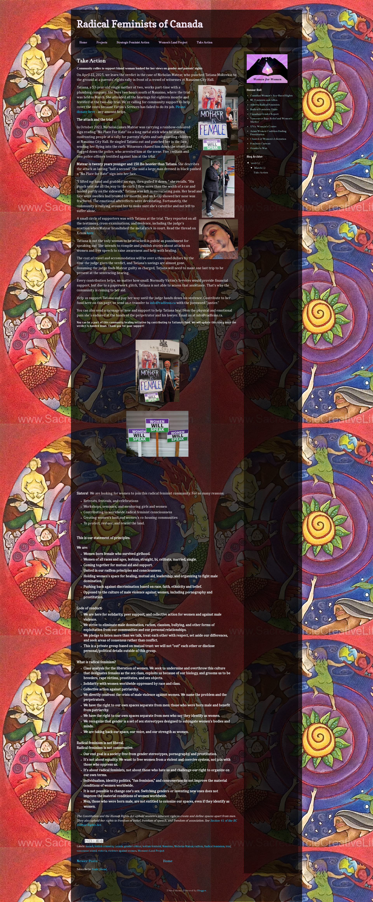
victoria (102, 851)
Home (83, 42)
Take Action (204, 42)
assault (89, 846)
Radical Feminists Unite (264, 109)
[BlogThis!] (90, 841)
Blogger (201, 890)
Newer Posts (87, 861)
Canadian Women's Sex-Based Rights (271, 95)
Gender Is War (258, 148)
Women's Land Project (173, 42)
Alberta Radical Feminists (265, 104)
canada (119, 846)
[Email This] (87, 841)
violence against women (122, 851)
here (90, 233)
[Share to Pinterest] (101, 841)
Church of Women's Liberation (268, 139)
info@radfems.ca (163, 303)
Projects (101, 42)
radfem (198, 846)
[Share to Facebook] (98, 841)
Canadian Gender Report (264, 114)
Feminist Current (260, 143)
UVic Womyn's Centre (263, 126)
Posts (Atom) (99, 869)
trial (228, 846)
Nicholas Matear (183, 846)
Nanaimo (167, 846)
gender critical (132, 846)
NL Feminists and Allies (263, 100)
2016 (254, 163)
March (258, 167)
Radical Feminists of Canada (140, 24)
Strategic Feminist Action (133, 42)
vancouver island (87, 851)
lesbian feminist (151, 846)
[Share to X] (94, 841)
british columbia (104, 846)
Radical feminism (214, 846)
